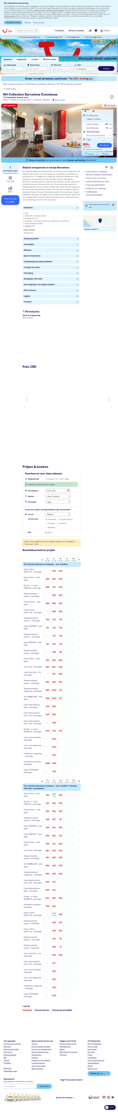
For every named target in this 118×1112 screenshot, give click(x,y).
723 (54, 628)
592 (54, 803)
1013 (47, 731)
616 (47, 803)
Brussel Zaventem (66, 519)
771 (60, 947)
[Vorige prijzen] (42, 558)
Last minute (8, 1052)
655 (54, 836)
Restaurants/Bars (31, 239)
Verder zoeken (11, 89)
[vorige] (27, 400)
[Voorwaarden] (108, 1097)
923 (60, 660)
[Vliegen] (86, 111)
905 (47, 882)
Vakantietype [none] (11, 65)
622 (54, 898)
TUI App (34, 1044)
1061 (54, 755)
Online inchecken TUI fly (68, 1044)
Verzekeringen (36, 1055)
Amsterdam (52, 519)
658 (47, 836)
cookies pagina (9, 16)
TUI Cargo (63, 1055)
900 (60, 844)
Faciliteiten (28, 208)
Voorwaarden (92, 1049)
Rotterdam (52, 527)
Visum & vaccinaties (38, 1066)
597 (54, 819)
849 (54, 850)
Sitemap (6, 1060)
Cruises (34, 59)
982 (54, 706)
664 (54, 571)
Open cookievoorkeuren (96, 1060)
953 (54, 987)
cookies (34, 6)
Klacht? (90, 1066)
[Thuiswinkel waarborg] (94, 1097)
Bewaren (91, 154)
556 (54, 795)
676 (60, 587)
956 (60, 667)
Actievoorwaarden (10, 1055)
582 (54, 922)
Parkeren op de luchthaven (41, 1060)
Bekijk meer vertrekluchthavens (96, 135)
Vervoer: (31, 514)
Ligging (27, 296)
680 (54, 947)
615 (54, 827)
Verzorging (28, 273)
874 (54, 882)
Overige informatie (32, 267)
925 (54, 865)
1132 (54, 771)
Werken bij (94, 1073)
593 (47, 795)
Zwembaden (29, 244)
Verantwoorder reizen (11, 1049)
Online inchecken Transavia (41, 1046)
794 (60, 652)
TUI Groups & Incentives (12, 1044)
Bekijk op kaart (60, 100)
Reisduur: (31, 496)
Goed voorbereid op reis (40, 1052)
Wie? (79, 65)
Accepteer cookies (13, 22)
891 (47, 857)
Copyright (91, 1052)
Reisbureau (7, 1068)
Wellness (27, 250)
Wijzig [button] (67, 479)
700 (54, 587)
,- (86, 144)
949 (60, 857)
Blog (5, 1057)
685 (60, 603)
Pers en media (92, 1046)
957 (54, 667)
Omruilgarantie (74, 37)
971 (60, 690)
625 (47, 811)
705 (47, 619)
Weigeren (28, 22)
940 (47, 898)
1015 (47, 906)
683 (60, 827)
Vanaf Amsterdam (93, 132)
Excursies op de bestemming (42, 1049)
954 (47, 667)
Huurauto (28, 302)
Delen (107, 154)
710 (60, 819)
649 (60, 571)
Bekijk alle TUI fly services (68, 1052)
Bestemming (34, 65)
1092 (54, 763)
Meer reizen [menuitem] (51, 59)
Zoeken (106, 68)
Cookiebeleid (92, 1057)
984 (54, 906)
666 (47, 579)
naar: (29, 532)
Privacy (90, 1055)
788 (54, 652)
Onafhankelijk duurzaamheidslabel (38, 262)
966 (47, 690)
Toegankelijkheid (93, 1063)
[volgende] (109, 400)
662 (60, 811)
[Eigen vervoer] (93, 111)
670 (60, 922)
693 (60, 595)
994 (54, 682)
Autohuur (35, 1057)
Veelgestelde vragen (10, 1071)
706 (60, 628)
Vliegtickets (22, 59)
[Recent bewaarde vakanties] (96, 31)
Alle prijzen (104, 145)
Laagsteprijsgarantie (54, 37)
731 (47, 644)
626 (60, 795)
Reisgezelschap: (33, 479)
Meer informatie (38, 22)
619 (54, 938)
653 (60, 803)
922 (54, 660)
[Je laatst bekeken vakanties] (90, 31)
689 (47, 587)
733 (60, 619)
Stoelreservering (65, 1046)
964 (47, 682)
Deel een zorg (92, 1068)
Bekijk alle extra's (37, 1068)
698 (47, 603)
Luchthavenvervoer (38, 1063)
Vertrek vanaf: (33, 519)
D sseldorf (51, 523)
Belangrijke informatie (33, 279)
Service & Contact (64, 1098)
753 (60, 644)
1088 (47, 763)
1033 (54, 690)
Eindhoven (62, 523)
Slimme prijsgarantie (94, 37)
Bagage (62, 1049)
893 (47, 865)
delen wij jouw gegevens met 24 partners (49, 10)
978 (47, 706)
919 (47, 660)
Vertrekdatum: (33, 491)
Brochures (7, 1046)
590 (54, 811)
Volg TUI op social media (70, 1080)
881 (47, 850)
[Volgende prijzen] (79, 558)
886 (54, 857)
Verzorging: (32, 502)
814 (54, 844)
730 (54, 731)
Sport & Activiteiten (32, 256)
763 (54, 644)
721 (47, 628)
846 (47, 844)
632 (47, 819)
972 (60, 682)
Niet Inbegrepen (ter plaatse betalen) (39, 284)
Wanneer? (57, 65)
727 (54, 636)
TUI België (7, 1063)
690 (54, 595)
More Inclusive (30, 290)
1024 (54, 995)
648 (47, 827)
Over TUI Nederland (95, 1044)
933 (60, 850)
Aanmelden (44, 1086)
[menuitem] (108, 31)
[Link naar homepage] (7, 31)
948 (60, 865)
